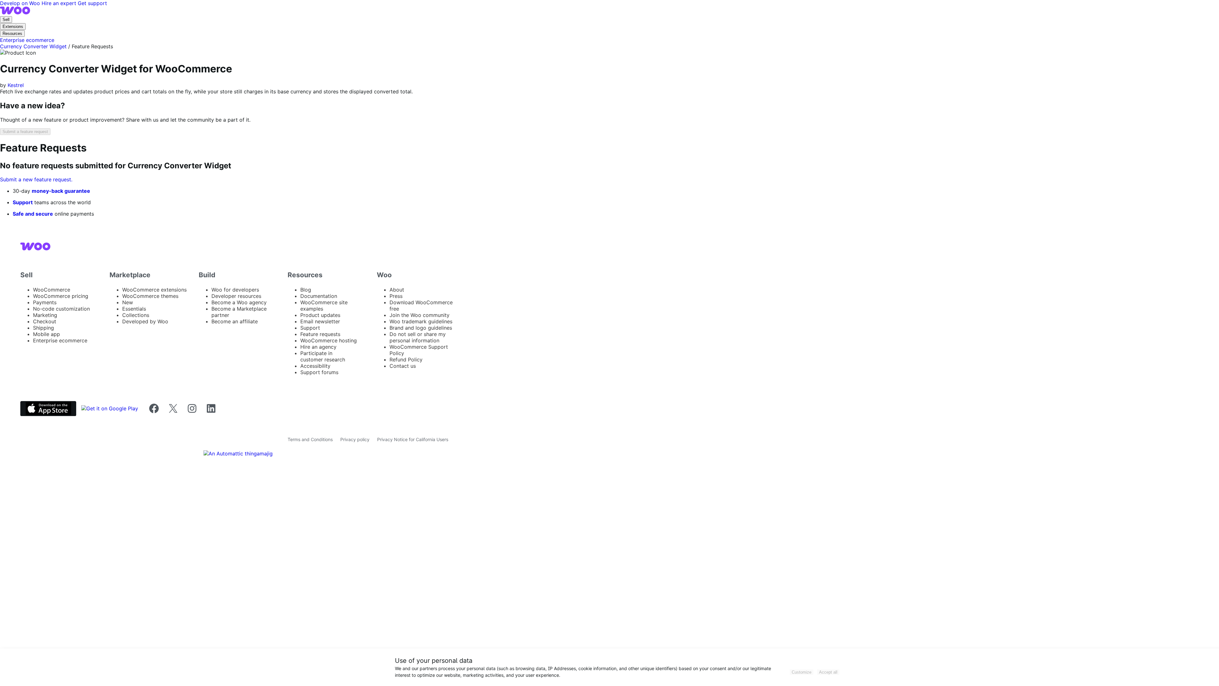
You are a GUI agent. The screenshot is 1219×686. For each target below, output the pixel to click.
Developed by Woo (145, 321)
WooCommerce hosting (328, 340)
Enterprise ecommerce (60, 340)
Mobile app (46, 334)
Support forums (319, 372)
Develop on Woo (21, 3)
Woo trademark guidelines (421, 321)
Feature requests (320, 334)
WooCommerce (51, 289)
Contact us (403, 366)
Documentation (318, 296)
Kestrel (16, 85)
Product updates (320, 315)
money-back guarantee (61, 191)
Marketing (45, 315)
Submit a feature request (25, 131)
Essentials (134, 309)
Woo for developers (235, 289)
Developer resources (236, 296)
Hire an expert (60, 3)
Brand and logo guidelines (421, 328)
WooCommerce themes (150, 296)
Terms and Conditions (310, 439)
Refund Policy (406, 359)
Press (396, 296)
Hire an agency (318, 347)
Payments (45, 302)
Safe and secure (33, 214)
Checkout (44, 321)
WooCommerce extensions (154, 289)
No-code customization (61, 309)
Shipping (43, 328)
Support (23, 202)
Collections (135, 315)
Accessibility (315, 366)
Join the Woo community (420, 315)
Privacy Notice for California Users (412, 439)
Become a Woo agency (239, 302)
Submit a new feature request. (36, 179)
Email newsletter (320, 321)
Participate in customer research (322, 356)
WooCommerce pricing (60, 296)
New (127, 302)
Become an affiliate (234, 321)
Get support (92, 3)
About (397, 289)
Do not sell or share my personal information (418, 337)
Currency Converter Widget (33, 46)
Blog (305, 289)
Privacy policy (355, 439)
